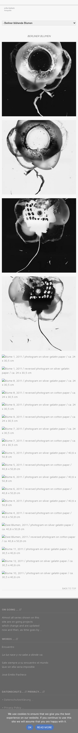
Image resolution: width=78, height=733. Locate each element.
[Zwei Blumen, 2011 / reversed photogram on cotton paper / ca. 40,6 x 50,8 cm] (39, 539)
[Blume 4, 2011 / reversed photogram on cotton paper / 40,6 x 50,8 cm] (39, 515)
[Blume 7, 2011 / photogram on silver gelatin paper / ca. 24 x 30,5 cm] (39, 431)
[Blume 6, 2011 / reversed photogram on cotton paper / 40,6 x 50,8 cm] (39, 491)
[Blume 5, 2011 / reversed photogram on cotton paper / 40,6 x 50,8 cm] (39, 467)
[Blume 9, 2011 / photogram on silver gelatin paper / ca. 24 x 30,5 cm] (39, 407)
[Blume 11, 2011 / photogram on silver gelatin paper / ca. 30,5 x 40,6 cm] (39, 551)
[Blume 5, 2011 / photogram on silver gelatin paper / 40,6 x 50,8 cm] (39, 455)
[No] (73, 721)
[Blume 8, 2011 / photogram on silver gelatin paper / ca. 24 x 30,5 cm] (39, 383)
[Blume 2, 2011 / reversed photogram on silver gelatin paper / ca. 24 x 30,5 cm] (39, 313)
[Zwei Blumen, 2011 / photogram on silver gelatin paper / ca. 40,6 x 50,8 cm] (39, 527)
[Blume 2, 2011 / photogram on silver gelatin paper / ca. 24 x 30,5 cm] (39, 235)
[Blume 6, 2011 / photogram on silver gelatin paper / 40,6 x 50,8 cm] (39, 479)
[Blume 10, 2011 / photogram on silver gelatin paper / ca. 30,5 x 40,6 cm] (39, 575)
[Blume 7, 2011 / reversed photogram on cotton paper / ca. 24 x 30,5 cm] (39, 443)
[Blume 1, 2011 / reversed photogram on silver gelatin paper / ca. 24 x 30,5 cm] (39, 370)
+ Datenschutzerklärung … (17, 699)
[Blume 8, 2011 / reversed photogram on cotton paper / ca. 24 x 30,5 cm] (39, 395)
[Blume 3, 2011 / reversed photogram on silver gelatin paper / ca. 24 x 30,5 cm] (39, 157)
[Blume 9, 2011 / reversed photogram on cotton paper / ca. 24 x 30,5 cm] (39, 419)
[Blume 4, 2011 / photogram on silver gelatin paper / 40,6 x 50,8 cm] (39, 503)
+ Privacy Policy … (13, 707)
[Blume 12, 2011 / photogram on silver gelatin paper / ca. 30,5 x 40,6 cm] (39, 563)
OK (30, 727)
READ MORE (44, 727)
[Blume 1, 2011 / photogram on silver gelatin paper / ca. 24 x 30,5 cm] (39, 359)
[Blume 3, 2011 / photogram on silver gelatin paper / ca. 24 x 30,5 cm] (39, 79)
